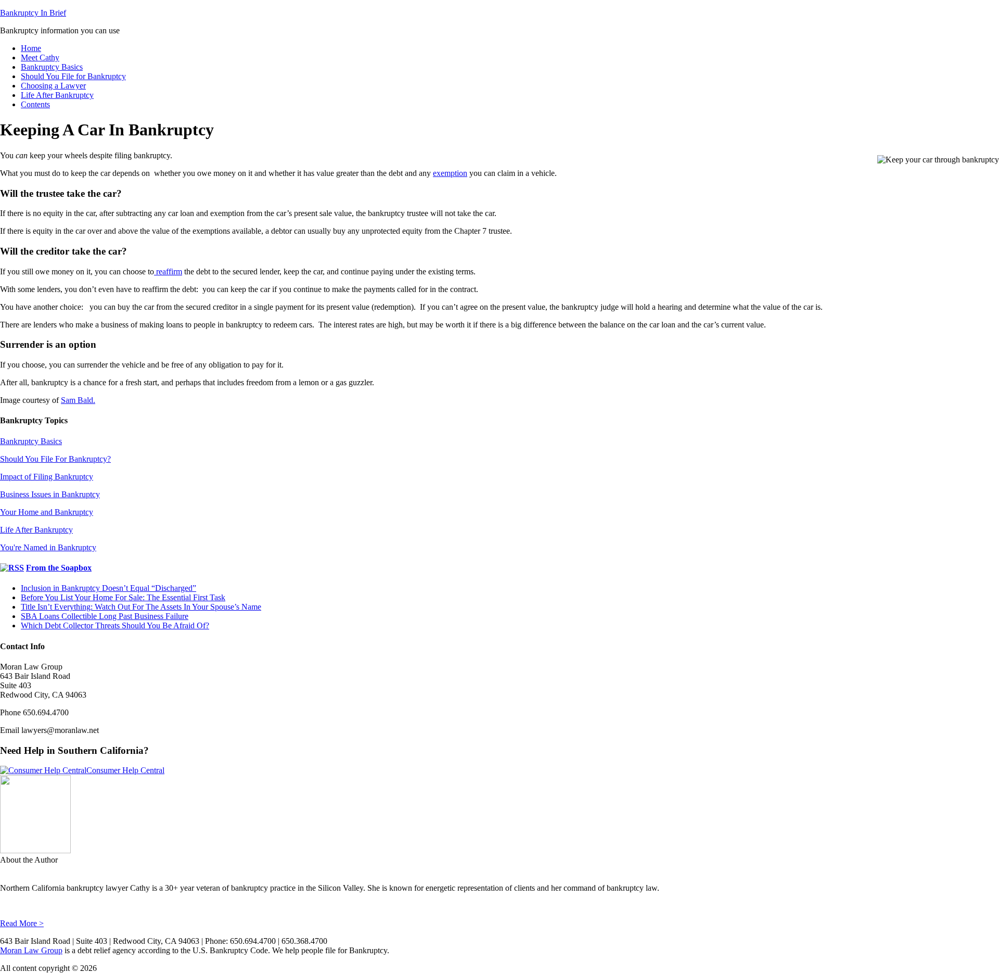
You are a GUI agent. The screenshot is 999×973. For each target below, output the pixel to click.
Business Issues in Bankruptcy (50, 494)
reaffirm (168, 271)
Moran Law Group (31, 950)
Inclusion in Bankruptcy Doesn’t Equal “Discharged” (108, 588)
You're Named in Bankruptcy (48, 547)
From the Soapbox (59, 567)
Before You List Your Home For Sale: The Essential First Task (123, 597)
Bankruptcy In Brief (33, 12)
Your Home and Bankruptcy (46, 512)
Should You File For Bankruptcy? (55, 458)
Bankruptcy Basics (31, 441)
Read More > (22, 923)
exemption (450, 173)
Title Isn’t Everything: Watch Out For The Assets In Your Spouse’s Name (141, 606)
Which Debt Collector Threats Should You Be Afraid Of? (115, 625)
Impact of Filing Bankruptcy (46, 476)
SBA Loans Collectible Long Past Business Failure (104, 616)
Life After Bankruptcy (36, 529)
